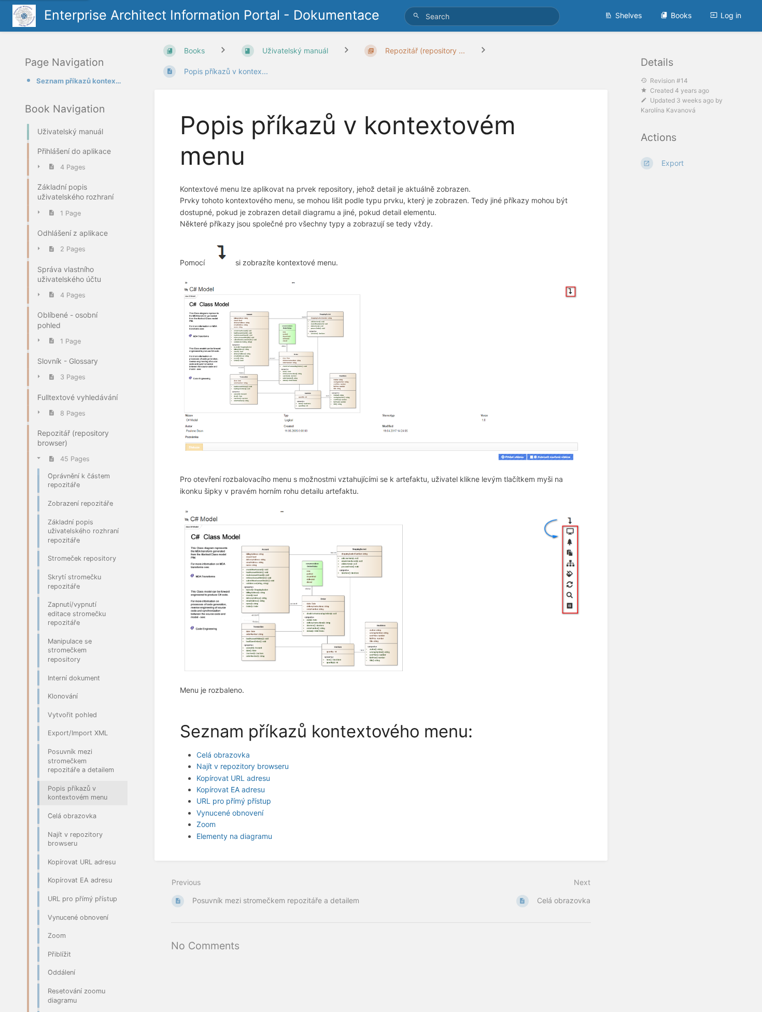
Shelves (628, 15)
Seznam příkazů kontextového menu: (78, 81)
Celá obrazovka (223, 754)
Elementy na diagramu (234, 836)
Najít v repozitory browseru (242, 766)
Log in (731, 15)
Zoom (206, 824)
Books (681, 15)
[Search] (418, 15)
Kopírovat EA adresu (230, 789)
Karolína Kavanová (668, 110)
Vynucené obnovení (229, 812)
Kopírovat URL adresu (233, 778)
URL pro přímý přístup (233, 800)
